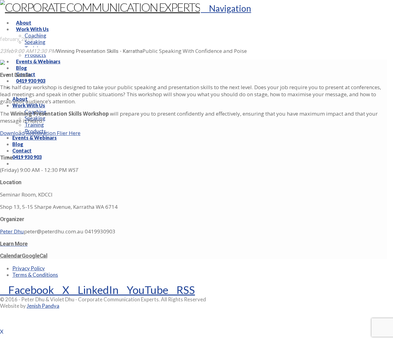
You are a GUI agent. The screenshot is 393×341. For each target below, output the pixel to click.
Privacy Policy (28, 268)
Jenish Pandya (43, 306)
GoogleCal (34, 255)
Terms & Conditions (35, 275)
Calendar (11, 255)
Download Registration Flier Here (40, 133)
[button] (226, 8)
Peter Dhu (12, 231)
